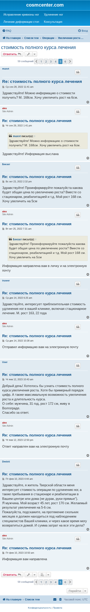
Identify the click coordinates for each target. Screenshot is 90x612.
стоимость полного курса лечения (38, 47)
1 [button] (41, 61)
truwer (6, 280)
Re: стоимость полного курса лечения (42, 81)
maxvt (5, 68)
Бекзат (6, 164)
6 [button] (65, 61)
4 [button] (55, 61)
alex (4, 108)
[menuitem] (6, 31)
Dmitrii (6, 461)
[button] (36, 61)
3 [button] (51, 61)
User (4, 362)
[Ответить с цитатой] (78, 72)
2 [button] (46, 61)
